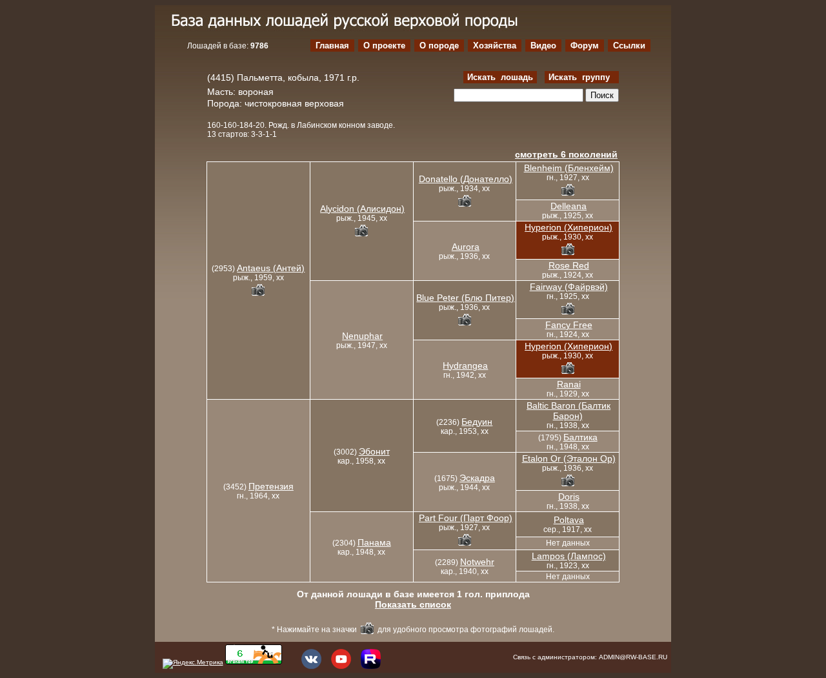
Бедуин (476, 421)
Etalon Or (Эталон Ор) (569, 458)
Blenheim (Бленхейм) (569, 168)
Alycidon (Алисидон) (362, 208)
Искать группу (582, 77)
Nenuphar (362, 336)
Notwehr (477, 562)
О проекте (384, 45)
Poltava (569, 520)
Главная (332, 45)
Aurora (465, 246)
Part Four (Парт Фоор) (465, 518)
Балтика (580, 437)
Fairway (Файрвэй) (569, 287)
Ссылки (629, 45)
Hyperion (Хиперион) (568, 227)
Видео (543, 45)
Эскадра (477, 478)
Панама (374, 542)
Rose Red (569, 265)
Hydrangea (465, 365)
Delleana (568, 206)
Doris (568, 496)
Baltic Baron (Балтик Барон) (568, 410)
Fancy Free (568, 325)
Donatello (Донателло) (465, 179)
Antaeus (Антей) (271, 268)
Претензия (271, 486)
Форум (584, 45)
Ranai (569, 384)
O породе (439, 45)
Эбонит (374, 451)
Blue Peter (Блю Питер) (465, 298)
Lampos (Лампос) (569, 556)
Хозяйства (494, 45)
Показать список (413, 604)
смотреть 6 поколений (566, 154)
